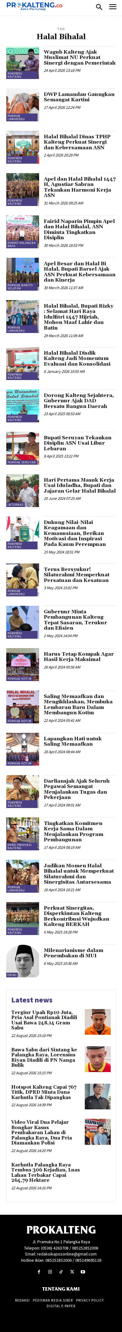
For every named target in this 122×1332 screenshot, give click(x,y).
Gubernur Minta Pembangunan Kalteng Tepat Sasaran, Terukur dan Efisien (75, 620)
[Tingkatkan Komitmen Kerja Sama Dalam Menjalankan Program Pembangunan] (22, 833)
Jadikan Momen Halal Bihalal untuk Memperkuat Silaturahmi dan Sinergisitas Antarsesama (79, 874)
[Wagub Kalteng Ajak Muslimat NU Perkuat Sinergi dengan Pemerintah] (22, 62)
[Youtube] (83, 1272)
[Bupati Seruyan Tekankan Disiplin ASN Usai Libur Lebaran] (22, 448)
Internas (15, 505)
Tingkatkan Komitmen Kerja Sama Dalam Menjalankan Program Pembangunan (73, 831)
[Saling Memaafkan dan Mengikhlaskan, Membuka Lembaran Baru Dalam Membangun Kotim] (22, 706)
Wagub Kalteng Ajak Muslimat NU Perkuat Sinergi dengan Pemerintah (79, 57)
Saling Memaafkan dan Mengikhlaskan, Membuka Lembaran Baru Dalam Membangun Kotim (78, 704)
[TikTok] (61, 1272)
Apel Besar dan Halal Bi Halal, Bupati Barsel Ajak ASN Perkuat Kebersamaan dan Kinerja (79, 272)
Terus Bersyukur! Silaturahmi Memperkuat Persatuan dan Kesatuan (76, 575)
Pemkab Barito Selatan (20, 286)
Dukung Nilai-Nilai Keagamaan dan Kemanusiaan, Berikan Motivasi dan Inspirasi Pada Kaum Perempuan (75, 533)
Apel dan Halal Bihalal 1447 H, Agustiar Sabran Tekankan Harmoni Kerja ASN (80, 187)
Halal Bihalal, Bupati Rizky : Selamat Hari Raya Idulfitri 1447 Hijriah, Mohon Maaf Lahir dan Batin (78, 317)
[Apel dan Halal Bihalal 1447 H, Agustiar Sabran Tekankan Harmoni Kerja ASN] (22, 189)
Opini (12, 975)
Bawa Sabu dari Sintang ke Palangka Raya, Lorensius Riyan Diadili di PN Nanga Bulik (44, 1058)
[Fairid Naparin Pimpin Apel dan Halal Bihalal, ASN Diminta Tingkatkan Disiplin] (22, 231)
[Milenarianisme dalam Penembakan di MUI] (22, 960)
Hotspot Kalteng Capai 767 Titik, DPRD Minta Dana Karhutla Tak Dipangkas (43, 1092)
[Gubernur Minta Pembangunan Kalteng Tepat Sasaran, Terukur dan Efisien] (22, 622)
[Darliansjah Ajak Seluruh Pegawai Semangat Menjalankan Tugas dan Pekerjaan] (22, 791)
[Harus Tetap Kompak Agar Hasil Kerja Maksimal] (22, 664)
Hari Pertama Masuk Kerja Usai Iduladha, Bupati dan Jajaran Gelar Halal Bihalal (80, 485)
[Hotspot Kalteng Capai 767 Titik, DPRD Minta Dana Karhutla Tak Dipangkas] (98, 1097)
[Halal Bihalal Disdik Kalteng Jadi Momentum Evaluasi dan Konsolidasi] (22, 363)
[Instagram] (50, 1272)
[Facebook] (39, 1272)
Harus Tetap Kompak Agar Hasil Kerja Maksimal (79, 657)
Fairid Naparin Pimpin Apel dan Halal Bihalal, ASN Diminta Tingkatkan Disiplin (79, 229)
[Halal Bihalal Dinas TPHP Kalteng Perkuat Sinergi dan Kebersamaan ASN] (22, 147)
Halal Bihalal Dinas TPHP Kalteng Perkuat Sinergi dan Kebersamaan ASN (77, 142)
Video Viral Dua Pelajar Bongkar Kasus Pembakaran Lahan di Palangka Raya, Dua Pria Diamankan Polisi (41, 1132)
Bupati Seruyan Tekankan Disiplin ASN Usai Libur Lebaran (77, 443)
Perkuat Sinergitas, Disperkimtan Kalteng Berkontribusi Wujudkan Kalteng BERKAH (76, 916)
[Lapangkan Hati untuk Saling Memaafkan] (22, 749)
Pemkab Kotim (20, 679)
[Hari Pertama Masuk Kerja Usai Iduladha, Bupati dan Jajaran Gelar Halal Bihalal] (22, 490)
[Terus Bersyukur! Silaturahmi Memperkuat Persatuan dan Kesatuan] (22, 579)
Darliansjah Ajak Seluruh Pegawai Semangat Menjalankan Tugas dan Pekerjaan (76, 789)
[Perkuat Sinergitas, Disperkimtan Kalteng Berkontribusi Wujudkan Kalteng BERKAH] (22, 918)
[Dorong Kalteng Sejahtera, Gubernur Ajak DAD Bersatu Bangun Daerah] (22, 405)
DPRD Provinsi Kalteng (20, 846)
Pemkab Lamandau (16, 117)
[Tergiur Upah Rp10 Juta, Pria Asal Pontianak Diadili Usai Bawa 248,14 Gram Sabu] (98, 1022)
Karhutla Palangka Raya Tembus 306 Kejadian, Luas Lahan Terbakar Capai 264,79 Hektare (45, 1173)
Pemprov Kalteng (15, 75)
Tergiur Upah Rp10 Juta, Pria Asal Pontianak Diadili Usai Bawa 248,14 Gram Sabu (44, 1020)
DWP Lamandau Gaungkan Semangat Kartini (79, 97)
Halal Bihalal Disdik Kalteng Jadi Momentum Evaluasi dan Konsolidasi (77, 358)
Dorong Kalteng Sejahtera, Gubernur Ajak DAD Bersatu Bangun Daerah (79, 401)
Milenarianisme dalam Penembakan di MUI (73, 953)
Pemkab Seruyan (22, 462)
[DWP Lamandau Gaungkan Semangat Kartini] (22, 104)
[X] (72, 1272)
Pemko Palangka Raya (22, 244)
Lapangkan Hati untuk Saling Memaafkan (73, 742)
